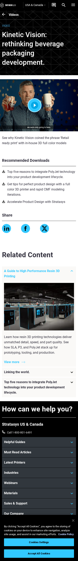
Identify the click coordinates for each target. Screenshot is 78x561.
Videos (14, 15)
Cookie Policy (66, 534)
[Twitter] (44, 228)
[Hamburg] (73, 5)
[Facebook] (25, 228)
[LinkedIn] (6, 228)
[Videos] (5, 14)
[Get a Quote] (54, 5)
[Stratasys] (8, 5)
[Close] (73, 520)
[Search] (63, 5)
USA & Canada (34, 5)
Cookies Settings (39, 542)
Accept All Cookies (39, 553)
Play (47, 105)
